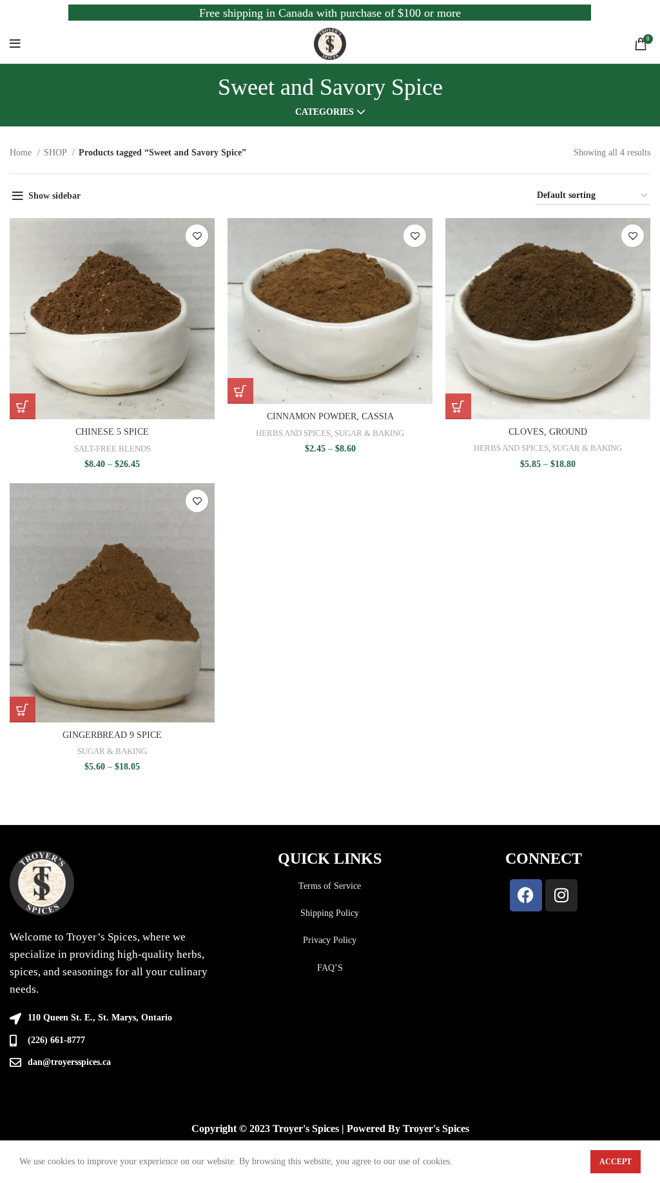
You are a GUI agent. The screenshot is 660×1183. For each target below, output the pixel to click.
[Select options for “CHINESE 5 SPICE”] (22, 406)
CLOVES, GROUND (548, 432)
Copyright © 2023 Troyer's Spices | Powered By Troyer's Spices (330, 1128)
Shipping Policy (329, 913)
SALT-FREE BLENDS (112, 448)
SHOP (56, 152)
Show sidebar (54, 196)
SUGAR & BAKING (369, 433)
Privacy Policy (329, 940)
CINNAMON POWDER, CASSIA (330, 416)
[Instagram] (561, 895)
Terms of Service (329, 886)
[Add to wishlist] (197, 235)
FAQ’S (330, 968)
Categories (324, 112)
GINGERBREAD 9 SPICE (112, 735)
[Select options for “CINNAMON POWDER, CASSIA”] (240, 391)
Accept (615, 1161)
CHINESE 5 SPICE (112, 432)
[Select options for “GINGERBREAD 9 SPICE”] (22, 709)
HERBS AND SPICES (293, 433)
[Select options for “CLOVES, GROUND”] (458, 406)
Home (22, 152)
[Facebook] (526, 895)
